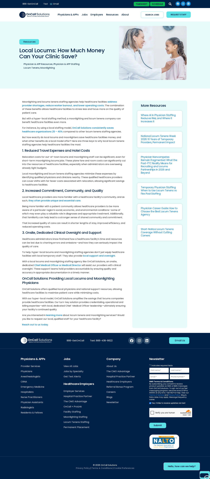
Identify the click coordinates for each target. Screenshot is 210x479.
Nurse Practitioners (31, 397)
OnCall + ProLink (73, 406)
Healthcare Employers (119, 381)
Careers (111, 392)
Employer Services (74, 391)
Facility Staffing (72, 411)
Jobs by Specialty (73, 371)
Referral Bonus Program (119, 386)
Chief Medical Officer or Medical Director (57, 265)
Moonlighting (47, 67)
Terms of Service (156, 395)
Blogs (109, 397)
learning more (54, 315)
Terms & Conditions (102, 468)
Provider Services (30, 366)
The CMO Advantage (75, 401)
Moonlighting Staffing (75, 417)
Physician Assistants (32, 402)
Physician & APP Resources (38, 64)
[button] (170, 4)
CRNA (24, 381)
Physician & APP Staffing (66, 64)
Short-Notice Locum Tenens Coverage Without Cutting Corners (157, 232)
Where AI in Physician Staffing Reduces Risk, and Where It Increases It (158, 118)
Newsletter (112, 402)
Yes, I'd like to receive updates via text (168, 403)
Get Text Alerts (72, 376)
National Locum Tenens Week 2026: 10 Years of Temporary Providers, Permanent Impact (158, 139)
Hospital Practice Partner (78, 396)
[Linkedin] (188, 3)
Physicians (26, 371)
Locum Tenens (31, 67)
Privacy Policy (174, 395)
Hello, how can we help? (182, 466)
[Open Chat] (204, 475)
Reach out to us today (35, 324)
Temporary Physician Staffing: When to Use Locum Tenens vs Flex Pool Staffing (159, 190)
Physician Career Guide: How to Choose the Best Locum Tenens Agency (159, 211)
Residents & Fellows (32, 412)
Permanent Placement (76, 427)
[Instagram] (183, 3)
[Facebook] (178, 3)
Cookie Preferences (124, 468)
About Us (111, 366)
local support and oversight (99, 255)
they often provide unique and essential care (54, 200)
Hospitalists (27, 392)
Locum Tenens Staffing (76, 422)
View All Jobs (71, 366)
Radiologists (27, 407)
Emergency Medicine (32, 386)
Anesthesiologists (30, 376)
